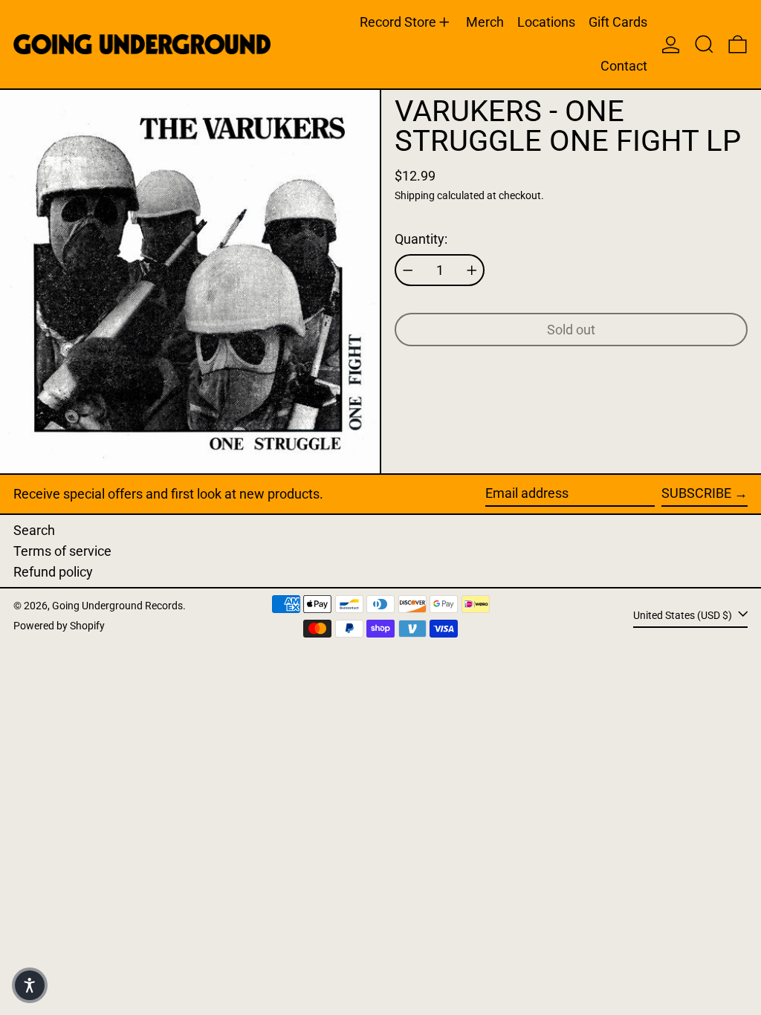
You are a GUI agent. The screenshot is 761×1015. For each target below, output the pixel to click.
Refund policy (53, 572)
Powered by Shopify (59, 626)
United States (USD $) (683, 615)
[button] (704, 44)
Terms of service (62, 551)
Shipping (415, 195)
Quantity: (421, 239)
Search (34, 530)
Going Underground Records (117, 606)
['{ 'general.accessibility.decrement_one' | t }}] (408, 270)
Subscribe (696, 493)
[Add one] (472, 270)
